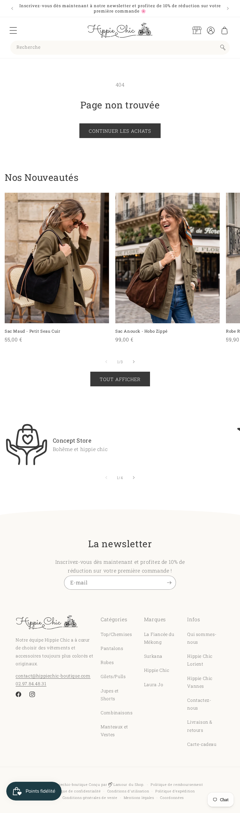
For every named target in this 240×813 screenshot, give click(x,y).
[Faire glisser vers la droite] (134, 362)
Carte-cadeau (201, 744)
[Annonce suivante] (228, 8)
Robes (107, 662)
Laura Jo (153, 684)
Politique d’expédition (175, 791)
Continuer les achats (120, 131)
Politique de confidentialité (76, 791)
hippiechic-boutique (70, 784)
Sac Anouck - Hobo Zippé (141, 331)
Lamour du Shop (127, 784)
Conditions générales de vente (90, 797)
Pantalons (112, 648)
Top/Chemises (116, 634)
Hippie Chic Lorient (199, 660)
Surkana (153, 656)
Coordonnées (172, 797)
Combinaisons (116, 713)
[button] (13, 30)
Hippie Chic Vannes (199, 682)
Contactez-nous (199, 704)
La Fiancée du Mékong (159, 638)
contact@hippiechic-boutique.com (53, 676)
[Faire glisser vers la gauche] (106, 362)
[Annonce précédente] (12, 8)
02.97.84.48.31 (31, 684)
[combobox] (120, 48)
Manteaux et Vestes (114, 730)
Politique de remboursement (177, 784)
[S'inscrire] (169, 582)
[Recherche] (223, 47)
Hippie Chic (156, 670)
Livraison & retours (199, 726)
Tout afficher (120, 379)
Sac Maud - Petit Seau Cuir (32, 331)
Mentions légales (139, 797)
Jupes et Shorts (110, 694)
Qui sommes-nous (202, 638)
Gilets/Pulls (113, 676)
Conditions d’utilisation (128, 791)
